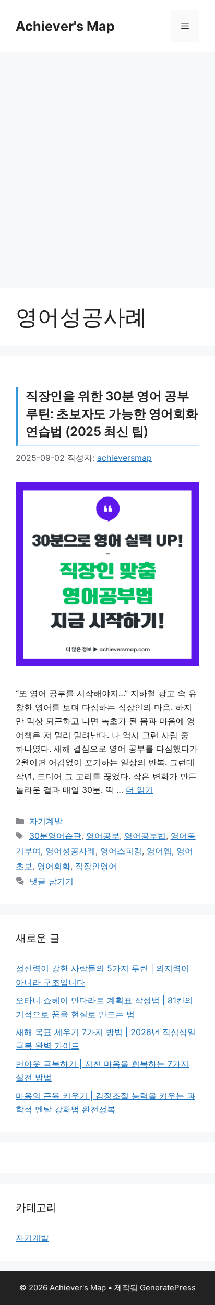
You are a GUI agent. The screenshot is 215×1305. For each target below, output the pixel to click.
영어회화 (53, 866)
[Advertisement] (107, 164)
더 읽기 (139, 790)
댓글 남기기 (51, 881)
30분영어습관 (55, 836)
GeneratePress (168, 1287)
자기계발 (46, 821)
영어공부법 (145, 836)
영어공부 (103, 836)
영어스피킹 (121, 851)
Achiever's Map (65, 26)
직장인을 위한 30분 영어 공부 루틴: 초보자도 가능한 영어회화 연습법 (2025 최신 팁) (112, 413)
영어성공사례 (70, 851)
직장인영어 (96, 866)
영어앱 (159, 851)
